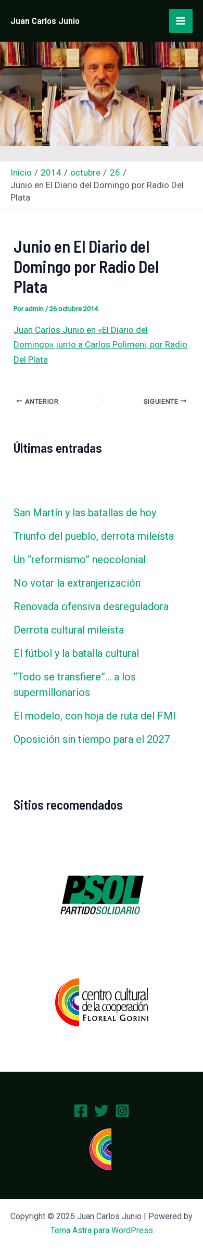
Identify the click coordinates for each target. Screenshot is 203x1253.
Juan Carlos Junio (45, 20)
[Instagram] (122, 1110)
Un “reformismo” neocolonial (80, 559)
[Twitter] (101, 1110)
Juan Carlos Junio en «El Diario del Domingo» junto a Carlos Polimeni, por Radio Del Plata (100, 344)
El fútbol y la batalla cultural (76, 653)
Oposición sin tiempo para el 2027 (92, 739)
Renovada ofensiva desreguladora (91, 606)
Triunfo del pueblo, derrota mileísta (94, 536)
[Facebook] (80, 1110)
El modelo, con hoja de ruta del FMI (95, 716)
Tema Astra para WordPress (101, 1230)
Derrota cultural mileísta (69, 630)
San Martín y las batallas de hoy (85, 512)
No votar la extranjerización (77, 583)
